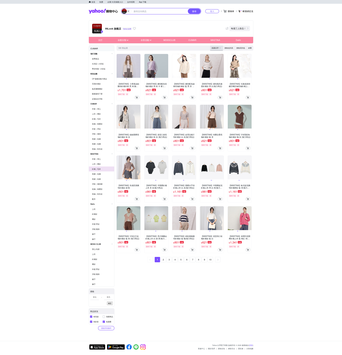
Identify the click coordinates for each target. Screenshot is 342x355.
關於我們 (211, 348)
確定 (110, 303)
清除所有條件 (106, 328)
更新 (251, 345)
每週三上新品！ (238, 28)
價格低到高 (228, 48)
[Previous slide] (118, 66)
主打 (100, 40)
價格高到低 (240, 48)
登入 (212, 11)
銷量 (250, 48)
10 (210, 259)
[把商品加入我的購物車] (136, 97)
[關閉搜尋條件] (128, 11)
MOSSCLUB (169, 40)
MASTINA (215, 40)
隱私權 (240, 348)
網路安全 (231, 348)
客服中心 (201, 348)
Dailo (238, 40)
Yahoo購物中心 (103, 11)
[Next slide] (138, 66)
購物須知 (221, 348)
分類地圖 (249, 348)
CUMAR (192, 40)
